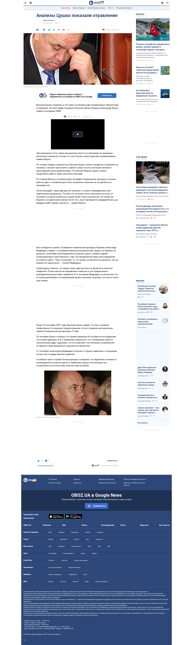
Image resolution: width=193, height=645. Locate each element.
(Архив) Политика (48, 20)
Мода (87, 581)
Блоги (123, 525)
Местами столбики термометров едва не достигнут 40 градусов (144, 78)
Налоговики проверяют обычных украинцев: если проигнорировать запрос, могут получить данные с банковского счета (152, 190)
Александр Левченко (144, 401)
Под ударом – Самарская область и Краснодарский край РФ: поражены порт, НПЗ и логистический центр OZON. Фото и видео (152, 228)
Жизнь (84, 525)
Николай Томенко (143, 416)
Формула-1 (99, 539)
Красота (75, 581)
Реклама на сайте (54, 483)
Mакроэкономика (74, 567)
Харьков (61, 532)
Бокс (87, 539)
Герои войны (65, 8)
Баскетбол (63, 539)
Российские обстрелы (124, 8)
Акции (83, 553)
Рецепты (51, 560)
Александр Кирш (143, 376)
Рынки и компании (55, 567)
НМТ (109, 546)
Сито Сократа (142, 327)
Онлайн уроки (76, 546)
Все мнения (142, 423)
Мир (64, 525)
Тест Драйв (52, 553)
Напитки (64, 560)
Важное (140, 14)
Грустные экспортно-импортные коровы (147, 383)
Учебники (61, 546)
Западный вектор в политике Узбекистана (147, 396)
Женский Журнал (102, 581)
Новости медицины (55, 574)
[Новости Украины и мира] (95, 466)
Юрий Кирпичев (143, 388)
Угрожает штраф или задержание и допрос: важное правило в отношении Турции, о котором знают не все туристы (153, 47)
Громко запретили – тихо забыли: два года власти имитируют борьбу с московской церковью (148, 410)
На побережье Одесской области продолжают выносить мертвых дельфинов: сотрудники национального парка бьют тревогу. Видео (147, 93)
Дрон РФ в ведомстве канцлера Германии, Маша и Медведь (147, 369)
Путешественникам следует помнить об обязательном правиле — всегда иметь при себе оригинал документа (152, 55)
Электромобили (68, 553)
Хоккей (76, 539)
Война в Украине (79, 8)
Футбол (50, 539)
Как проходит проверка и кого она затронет (152, 196)
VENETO (110, 8)
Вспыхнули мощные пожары (146, 234)
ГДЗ (49, 546)
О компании (52, 479)
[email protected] (49, 628)
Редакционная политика (45, 465)
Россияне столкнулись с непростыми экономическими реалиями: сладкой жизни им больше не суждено (149, 321)
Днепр (87, 532)
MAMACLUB (73, 574)
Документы (77, 483)
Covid (85, 574)
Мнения (140, 280)
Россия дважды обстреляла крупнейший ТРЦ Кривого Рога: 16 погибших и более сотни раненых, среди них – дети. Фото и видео (152, 209)
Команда (76, 479)
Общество (144, 525)
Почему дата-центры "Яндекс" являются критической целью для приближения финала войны (147, 288)
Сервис (94, 553)
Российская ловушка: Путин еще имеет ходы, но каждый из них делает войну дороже (148, 306)
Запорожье (75, 532)
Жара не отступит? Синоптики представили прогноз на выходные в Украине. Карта (147, 70)
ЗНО (99, 546)
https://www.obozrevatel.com (97, 591)
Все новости (164, 525)
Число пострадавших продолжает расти (151, 215)
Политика (47, 525)
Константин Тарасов (144, 294)
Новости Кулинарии (81, 560)
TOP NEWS (141, 157)
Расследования (107, 525)
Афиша (50, 581)
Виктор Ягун (141, 312)
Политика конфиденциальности (135, 479)
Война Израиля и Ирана (96, 8)
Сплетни (63, 581)
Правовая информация (106, 479)
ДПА (89, 546)
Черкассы (100, 532)
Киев (50, 532)
